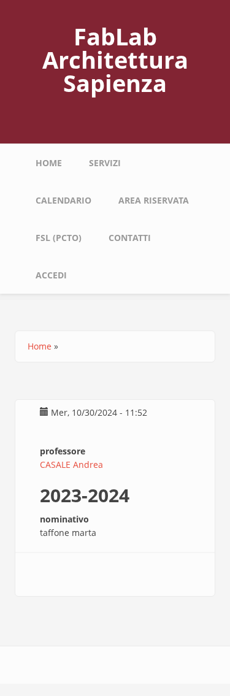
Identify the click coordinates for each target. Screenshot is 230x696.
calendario (63, 200)
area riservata (153, 200)
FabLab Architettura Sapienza (115, 59)
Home (49, 163)
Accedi (51, 275)
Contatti (130, 237)
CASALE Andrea (71, 464)
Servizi (105, 163)
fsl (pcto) (59, 237)
